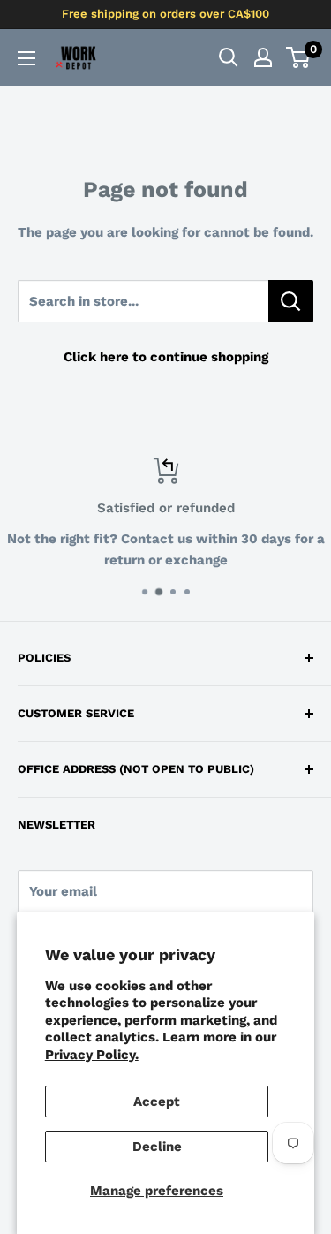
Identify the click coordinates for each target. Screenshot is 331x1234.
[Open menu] (26, 58)
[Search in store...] (290, 301)
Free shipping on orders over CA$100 (165, 13)
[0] (299, 57)
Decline (157, 1147)
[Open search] (228, 57)
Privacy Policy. (92, 1055)
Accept (156, 1101)
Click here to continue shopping (166, 357)
